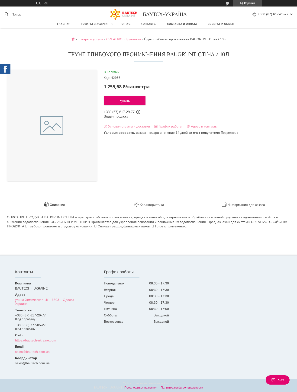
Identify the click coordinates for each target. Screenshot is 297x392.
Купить (124, 100)
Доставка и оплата (182, 23)
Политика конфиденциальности (182, 387)
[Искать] (6, 14)
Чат (281, 380)
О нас (126, 23)
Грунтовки (133, 39)
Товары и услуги (94, 23)
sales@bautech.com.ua (32, 352)
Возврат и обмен (221, 23)
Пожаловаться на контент (141, 387)
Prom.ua (169, 383)
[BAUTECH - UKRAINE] (124, 14)
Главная (64, 23)
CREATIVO (114, 39)
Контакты (148, 23)
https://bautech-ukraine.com (35, 340)
